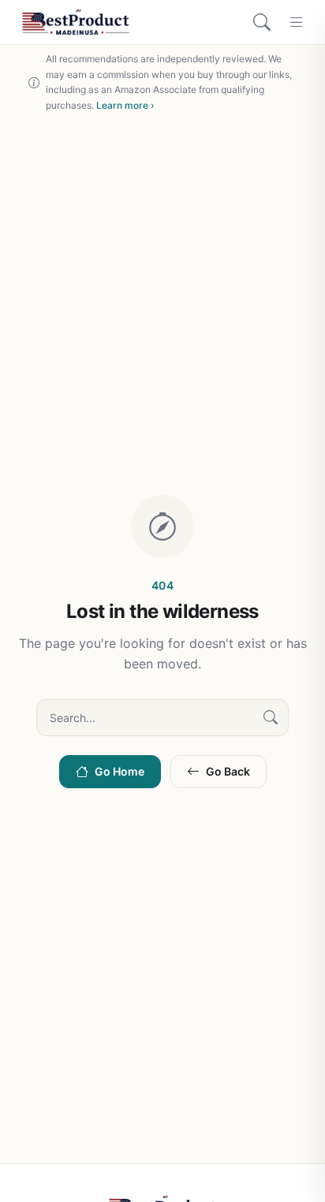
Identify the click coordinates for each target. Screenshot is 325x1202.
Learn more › (125, 105)
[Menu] (296, 22)
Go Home (119, 771)
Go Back (228, 771)
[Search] (262, 22)
